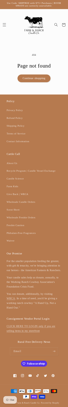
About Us (12, 163)
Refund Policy (15, 118)
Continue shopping (34, 78)
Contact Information (18, 141)
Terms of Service (16, 133)
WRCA (11, 298)
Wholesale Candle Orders (21, 202)
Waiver (11, 240)
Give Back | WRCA (17, 194)
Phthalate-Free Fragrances (21, 233)
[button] (4, 25)
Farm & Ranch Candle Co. (28, 403)
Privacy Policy (15, 110)
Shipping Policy (15, 125)
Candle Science (15, 178)
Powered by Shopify (50, 403)
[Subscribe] (54, 351)
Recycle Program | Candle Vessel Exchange (31, 170)
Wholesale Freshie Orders (21, 217)
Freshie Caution (15, 225)
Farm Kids (12, 186)
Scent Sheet (13, 209)
